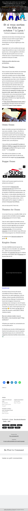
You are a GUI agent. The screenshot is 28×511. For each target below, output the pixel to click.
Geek (9, 421)
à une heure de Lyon (14, 252)
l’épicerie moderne (16, 236)
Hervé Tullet (10, 96)
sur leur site (19, 308)
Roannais (20, 254)
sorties (17, 427)
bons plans (6, 425)
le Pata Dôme (5, 217)
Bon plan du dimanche (20, 419)
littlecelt (13, 33)
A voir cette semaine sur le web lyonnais (14, 441)
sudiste (23, 216)
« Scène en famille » (7, 229)
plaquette (4, 231)
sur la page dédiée (19, 157)
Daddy (5, 421)
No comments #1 (14, 436)
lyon (4, 427)
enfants (13, 425)
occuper (10, 427)
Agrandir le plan (5, 288)
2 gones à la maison (18, 399)
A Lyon (11, 419)
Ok (14, 10)
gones (19, 425)
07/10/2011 (21, 33)
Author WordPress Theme (9, 509)
